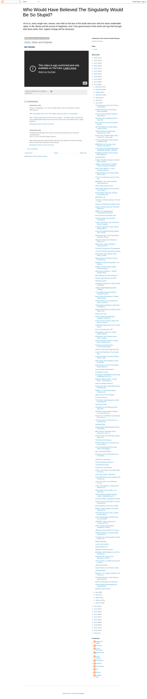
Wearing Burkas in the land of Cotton (106, 506)
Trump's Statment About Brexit (104, 369)
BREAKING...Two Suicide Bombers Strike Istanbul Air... (106, 182)
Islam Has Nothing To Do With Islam (106, 582)
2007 (96, 628)
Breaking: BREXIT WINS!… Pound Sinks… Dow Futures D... (106, 380)
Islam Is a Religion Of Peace (104, 383)
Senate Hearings (97, 41)
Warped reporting (100, 541)
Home (56, 153)
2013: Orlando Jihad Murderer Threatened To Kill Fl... (104, 526)
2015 (96, 606)
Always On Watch (99, 642)
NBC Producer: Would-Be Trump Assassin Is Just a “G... (105, 432)
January (98, 603)
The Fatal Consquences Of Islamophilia (107, 248)
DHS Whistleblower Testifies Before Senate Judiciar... (106, 127)
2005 (96, 633)
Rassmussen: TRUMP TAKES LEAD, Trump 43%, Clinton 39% (106, 136)
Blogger (81, 693)
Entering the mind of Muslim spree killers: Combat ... (106, 254)
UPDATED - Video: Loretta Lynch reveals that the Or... (105, 522)
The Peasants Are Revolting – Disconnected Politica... (104, 346)
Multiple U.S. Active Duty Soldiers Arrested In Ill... (105, 391)
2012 (96, 614)
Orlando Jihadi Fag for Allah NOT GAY (107, 349)
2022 (96, 68)
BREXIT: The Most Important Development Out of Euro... (104, 212)
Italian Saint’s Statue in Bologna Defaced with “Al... (105, 245)
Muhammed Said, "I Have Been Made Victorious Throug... (107, 236)
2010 (96, 620)
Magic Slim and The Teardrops (104, 395)
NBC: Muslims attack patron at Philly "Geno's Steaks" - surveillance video (52, 117)
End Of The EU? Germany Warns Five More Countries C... (107, 321)
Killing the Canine (100, 281)
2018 (96, 79)
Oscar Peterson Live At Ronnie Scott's (107, 568)
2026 (96, 58)
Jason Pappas (98, 657)
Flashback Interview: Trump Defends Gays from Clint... (106, 578)
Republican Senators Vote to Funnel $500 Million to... (106, 153)
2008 (96, 625)
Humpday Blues (100, 157)
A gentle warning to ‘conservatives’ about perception (106, 110)
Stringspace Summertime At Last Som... (107, 530)
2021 (96, 71)
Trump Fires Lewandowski (103, 467)
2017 (96, 82)
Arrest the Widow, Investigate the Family (107, 499)
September (99, 95)
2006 (96, 630)
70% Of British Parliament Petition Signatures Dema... (105, 293)
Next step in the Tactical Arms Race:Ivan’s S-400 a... (104, 557)
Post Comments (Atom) (40, 156)
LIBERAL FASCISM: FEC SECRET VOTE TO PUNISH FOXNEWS (106, 165)
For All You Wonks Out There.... (104, 462)
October (98, 92)
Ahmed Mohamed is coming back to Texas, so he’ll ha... (106, 301)
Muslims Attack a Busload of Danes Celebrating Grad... (106, 193)
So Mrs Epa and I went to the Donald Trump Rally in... (106, 106)
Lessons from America (102, 544)
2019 (96, 76)
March (98, 597)
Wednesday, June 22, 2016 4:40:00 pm (42, 145)
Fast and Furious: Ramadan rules (105, 215)
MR (31, 93)
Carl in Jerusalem (99, 649)
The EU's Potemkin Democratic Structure (108, 251)
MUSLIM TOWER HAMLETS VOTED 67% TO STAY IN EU (106, 341)
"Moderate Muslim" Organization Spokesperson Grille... (105, 132)
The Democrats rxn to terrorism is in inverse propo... (106, 421)
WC (97, 669)
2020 (96, 74)
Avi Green (99, 645)
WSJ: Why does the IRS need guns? (106, 275)
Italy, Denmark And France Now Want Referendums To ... (106, 365)
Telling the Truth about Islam (104, 549)
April (97, 595)
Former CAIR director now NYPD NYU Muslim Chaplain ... (107, 223)
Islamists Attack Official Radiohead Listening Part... (106, 585)
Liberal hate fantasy (101, 565)
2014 (96, 609)
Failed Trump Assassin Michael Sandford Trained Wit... (105, 317)
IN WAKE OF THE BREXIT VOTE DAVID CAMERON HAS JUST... (107, 375)
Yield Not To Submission (103, 459)
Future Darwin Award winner (104, 186)
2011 (96, 617)
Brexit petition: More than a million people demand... (105, 333)
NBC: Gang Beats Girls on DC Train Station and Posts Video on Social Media (53, 114)
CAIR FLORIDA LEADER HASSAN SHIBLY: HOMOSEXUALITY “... (106, 495)
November (99, 89)
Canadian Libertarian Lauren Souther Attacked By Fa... (107, 227)
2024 (96, 63)
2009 (96, 622)
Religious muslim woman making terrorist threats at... (105, 267)
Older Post (83, 153)
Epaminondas (100, 653)
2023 (96, 66)
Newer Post (28, 153)
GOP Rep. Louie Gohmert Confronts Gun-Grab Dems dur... (106, 412)
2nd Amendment (100, 570)
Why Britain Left (100, 197)
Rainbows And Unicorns (102, 589)
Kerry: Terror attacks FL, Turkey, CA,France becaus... (105, 169)
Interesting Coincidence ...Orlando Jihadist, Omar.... (106, 272)
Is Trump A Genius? (101, 397)
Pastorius (99, 663)
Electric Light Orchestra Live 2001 (105, 278)
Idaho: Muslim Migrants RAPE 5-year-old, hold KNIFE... (107, 518)
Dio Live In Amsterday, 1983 (104, 329)
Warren (98, 672)
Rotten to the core (100, 314)
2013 (96, 612)
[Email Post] (50, 91)
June (97, 103)
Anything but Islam (101, 404)
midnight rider (98, 676)
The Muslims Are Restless (103, 440)
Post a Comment (32, 149)
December (99, 87)
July (97, 100)
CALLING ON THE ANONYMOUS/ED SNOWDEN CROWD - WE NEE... (106, 149)
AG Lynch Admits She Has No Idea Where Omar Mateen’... (106, 448)
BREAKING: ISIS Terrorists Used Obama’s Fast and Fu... (105, 145)
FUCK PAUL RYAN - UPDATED (105, 474)
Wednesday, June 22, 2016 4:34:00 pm (42, 124)
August (98, 97)
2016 (96, 84)
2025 (96, 60)
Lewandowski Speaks (102, 465)
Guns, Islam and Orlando (103, 451)
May (97, 592)
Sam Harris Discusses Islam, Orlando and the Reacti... (107, 513)
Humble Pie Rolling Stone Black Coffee (107, 204)
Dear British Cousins (101, 372)
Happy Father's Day (101, 547)
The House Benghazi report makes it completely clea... (106, 140)
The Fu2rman (100, 666)
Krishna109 (99, 660)
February (99, 600)
